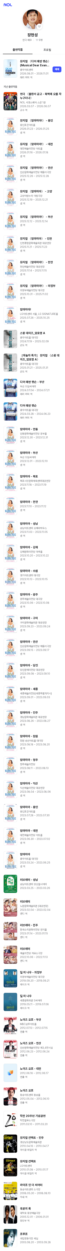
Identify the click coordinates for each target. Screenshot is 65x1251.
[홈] (8, 4)
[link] (32, 69)
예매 (57, 69)
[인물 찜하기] (39, 26)
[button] (32, 19)
